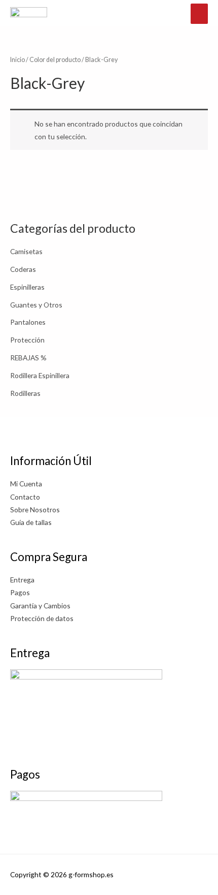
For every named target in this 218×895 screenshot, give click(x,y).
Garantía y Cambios (40, 605)
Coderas (23, 269)
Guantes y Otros (36, 304)
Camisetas (26, 251)
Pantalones (28, 322)
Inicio (17, 60)
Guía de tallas (31, 522)
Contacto (25, 496)
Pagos (20, 592)
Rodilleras (25, 393)
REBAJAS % (28, 357)
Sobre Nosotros (35, 509)
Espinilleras (27, 287)
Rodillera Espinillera (39, 375)
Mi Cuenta (26, 483)
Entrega (22, 579)
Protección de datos (42, 618)
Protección (27, 339)
